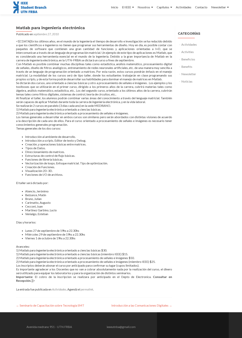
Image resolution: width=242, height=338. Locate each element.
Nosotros (144, 7)
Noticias (186, 81)
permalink (87, 289)
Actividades (183, 7)
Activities (187, 52)
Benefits (186, 66)
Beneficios (188, 59)
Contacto (201, 7)
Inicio (114, 7)
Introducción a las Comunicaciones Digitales (141, 305)
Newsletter (218, 7)
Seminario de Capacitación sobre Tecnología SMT (50, 305)
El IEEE (126, 7)
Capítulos (163, 7)
